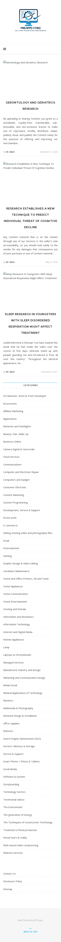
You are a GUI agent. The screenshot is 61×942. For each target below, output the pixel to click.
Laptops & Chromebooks (17, 654)
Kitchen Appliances (13, 639)
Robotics (8, 731)
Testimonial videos (13, 799)
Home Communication (15, 593)
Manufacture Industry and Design (22, 670)
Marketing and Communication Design (24, 677)
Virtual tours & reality (15, 837)
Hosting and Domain (14, 609)
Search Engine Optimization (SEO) (22, 738)
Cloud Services (11, 456)
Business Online (12, 441)
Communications (12, 464)
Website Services (13, 852)
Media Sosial (10, 685)
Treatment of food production (20, 830)
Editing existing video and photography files (27, 533)
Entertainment (11, 548)
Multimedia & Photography (18, 708)
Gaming (7, 555)
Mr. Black (10, 151)
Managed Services (13, 662)
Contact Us (9, 873)
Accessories (10, 403)
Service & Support (13, 753)
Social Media (10, 769)
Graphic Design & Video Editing (20, 563)
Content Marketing (13, 495)
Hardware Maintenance (16, 571)
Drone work (9, 517)
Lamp (6, 647)
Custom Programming (15, 502)
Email (6, 540)
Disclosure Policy (12, 881)
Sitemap (7, 889)
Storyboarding (11, 784)
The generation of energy (17, 814)
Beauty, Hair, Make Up (15, 434)
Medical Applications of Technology (22, 693)
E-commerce (10, 525)
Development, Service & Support (21, 510)
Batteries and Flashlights (17, 426)
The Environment (12, 807)
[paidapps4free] (30, 21)
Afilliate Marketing (13, 411)
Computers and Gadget (16, 479)
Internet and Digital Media (17, 632)
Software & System (14, 776)
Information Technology (16, 624)
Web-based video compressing (20, 845)
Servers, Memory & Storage (19, 746)
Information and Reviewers (18, 616)
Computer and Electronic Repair (21, 472)
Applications (10, 418)
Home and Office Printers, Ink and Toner (26, 578)
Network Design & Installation (20, 715)
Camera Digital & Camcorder (19, 449)
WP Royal (38, 920)
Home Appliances (13, 586)
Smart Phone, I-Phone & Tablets (21, 761)
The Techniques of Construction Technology (28, 822)
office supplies (11, 723)
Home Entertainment (15, 601)
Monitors (8, 700)
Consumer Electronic (14, 487)
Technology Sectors (14, 791)
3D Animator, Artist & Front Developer (24, 395)
